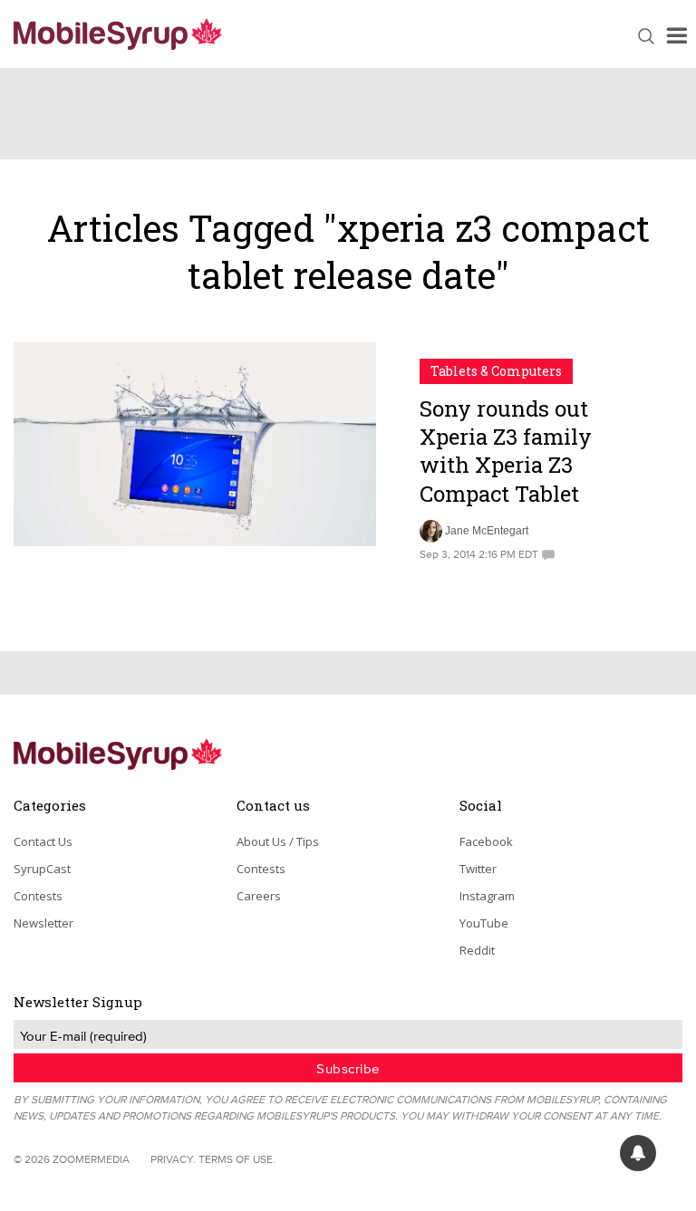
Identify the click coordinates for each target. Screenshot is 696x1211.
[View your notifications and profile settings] (638, 1153)
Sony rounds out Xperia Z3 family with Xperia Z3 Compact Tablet (506, 451)
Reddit (477, 950)
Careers (259, 896)
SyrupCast (42, 868)
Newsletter (43, 923)
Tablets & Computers (496, 371)
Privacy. (173, 1159)
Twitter (478, 868)
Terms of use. (237, 1159)
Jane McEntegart (486, 530)
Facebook (486, 841)
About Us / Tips (278, 841)
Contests (38, 896)
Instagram (487, 896)
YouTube (483, 923)
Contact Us (43, 841)
